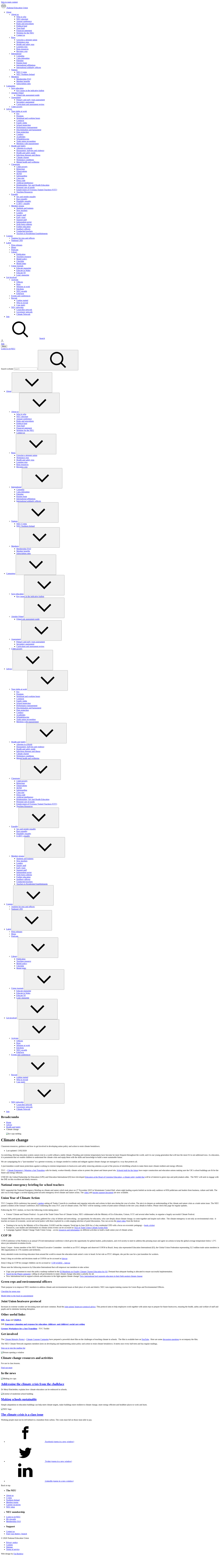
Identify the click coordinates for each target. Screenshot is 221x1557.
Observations (21, 171)
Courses (9, 236)
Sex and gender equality (26, 197)
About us (15, 14)
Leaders (19, 213)
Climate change (22, 157)
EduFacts (20, 293)
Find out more (6, 1368)
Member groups (17, 206)
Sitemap (9, 1547)
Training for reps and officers (23, 238)
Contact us (20, 35)
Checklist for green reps (10, 1291)
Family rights (21, 123)
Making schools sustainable (19, 1399)
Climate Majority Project (15, 1339)
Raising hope (21, 63)
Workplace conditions (25, 160)
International (16, 54)
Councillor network (24, 310)
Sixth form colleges (24, 224)
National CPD (17, 240)
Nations (14, 70)
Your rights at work (19, 111)
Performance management (26, 127)
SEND (19, 173)
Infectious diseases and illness (28, 155)
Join (7, 316)
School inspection (23, 125)
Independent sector (24, 222)
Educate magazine (23, 268)
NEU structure (22, 19)
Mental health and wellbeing (27, 162)
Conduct (19, 134)
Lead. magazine (22, 275)
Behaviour (20, 169)
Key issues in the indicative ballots (30, 90)
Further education (23, 227)
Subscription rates (23, 84)
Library (14, 252)
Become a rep (21, 51)
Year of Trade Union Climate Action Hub (91, 1228)
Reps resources (22, 49)
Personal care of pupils (25, 187)
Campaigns (10, 86)
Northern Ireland (13, 1500)
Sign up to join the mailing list (13, 1348)
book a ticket (149, 1225)
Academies (20, 137)
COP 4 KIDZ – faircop (60, 1263)
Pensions (20, 116)
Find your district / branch (16, 1534)
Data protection (22, 132)
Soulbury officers (23, 229)
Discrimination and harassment (28, 130)
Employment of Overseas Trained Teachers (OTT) (36, 190)
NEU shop (10, 1507)
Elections (20, 289)
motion (41, 1203)
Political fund (21, 26)
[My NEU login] (2, 341)
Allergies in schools (24, 148)
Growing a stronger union (26, 40)
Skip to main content (9, 2)
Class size (20, 178)
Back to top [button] (5, 1485)
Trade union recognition (26, 141)
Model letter (21, 263)
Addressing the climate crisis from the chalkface (32, 1384)
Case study (20, 305)
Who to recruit (22, 303)
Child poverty (16, 107)
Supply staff (21, 215)
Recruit (14, 298)
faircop (64, 1258)
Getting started (22, 300)
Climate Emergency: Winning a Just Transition (26, 1170)
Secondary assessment (25, 102)
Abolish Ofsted (17, 93)
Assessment (16, 97)
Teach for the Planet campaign (18, 1274)
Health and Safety (18, 146)
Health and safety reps (25, 44)
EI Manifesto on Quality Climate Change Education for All (83, 1271)
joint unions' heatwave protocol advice (80, 1307)
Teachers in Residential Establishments (32, 233)
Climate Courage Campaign (37, 1339)
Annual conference (24, 21)
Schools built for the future (127, 1170)
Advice (9, 109)
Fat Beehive (18, 1554)
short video (121, 1221)
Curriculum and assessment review (30, 104)
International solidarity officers (28, 67)
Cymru (9, 1498)
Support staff (21, 220)
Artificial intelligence (24, 183)
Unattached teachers (24, 231)
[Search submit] (58, 360)
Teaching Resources (24, 192)
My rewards (11, 1519)
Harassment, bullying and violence (30, 150)
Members (15, 77)
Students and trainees (24, 208)
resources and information (69, 1230)
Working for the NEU (25, 33)
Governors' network (24, 312)
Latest (8, 243)
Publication (20, 254)
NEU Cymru (21, 72)
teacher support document (103, 1192)
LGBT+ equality (23, 203)
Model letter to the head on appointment (17, 1296)
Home (8, 1122)
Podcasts (14, 250)
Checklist (20, 261)
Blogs (13, 247)
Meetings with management (27, 143)
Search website (7, 369)
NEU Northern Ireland (25, 74)
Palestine (20, 60)
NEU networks (17, 307)
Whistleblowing (22, 139)
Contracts (20, 120)
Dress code (20, 180)
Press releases (16, 245)
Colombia (20, 56)
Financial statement (24, 30)
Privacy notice (12, 1542)
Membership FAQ (23, 79)
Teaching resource (23, 257)
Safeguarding (21, 176)
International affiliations (25, 65)
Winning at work (23, 286)
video (86, 1192)
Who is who (21, 17)
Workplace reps (22, 42)
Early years (20, 217)
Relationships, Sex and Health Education (32, 185)
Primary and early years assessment (30, 100)
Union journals (17, 266)
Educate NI (21, 273)
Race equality (21, 199)
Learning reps (21, 47)
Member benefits (23, 81)
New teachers (21, 210)
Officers (19, 282)
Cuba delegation (23, 58)
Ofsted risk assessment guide (28, 95)
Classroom (15, 164)
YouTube (145, 1339)
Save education (17, 88)
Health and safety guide (25, 153)
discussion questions (171, 1339)
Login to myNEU (8, 349)
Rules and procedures (25, 24)
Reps (13, 37)
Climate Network (23, 314)
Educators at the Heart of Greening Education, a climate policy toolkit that (115, 1177)
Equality (14, 194)
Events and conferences (20, 296)
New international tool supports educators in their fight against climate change (111, 1276)
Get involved (11, 277)
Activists (14, 280)
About (8, 12)
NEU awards (21, 291)
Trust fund (20, 28)
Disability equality (23, 201)
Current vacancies (13, 1505)
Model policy (21, 259)
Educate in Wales (23, 270)
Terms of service (12, 1549)
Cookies (9, 1545)
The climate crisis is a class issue (22, 1414)
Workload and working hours (28, 118)
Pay (17, 114)
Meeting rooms (12, 1502)
